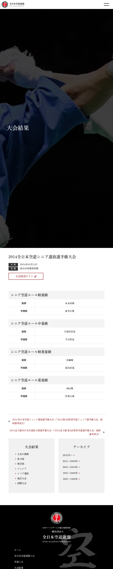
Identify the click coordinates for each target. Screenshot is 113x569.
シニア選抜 (23, 473)
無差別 (20, 464)
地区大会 (21, 478)
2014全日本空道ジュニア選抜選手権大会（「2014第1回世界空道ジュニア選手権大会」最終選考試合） (57, 421)
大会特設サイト (24, 276)
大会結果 (18, 568)
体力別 (20, 459)
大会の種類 (23, 454)
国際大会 (21, 483)
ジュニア (21, 469)
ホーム (17, 550)
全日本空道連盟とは (24, 556)
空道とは (18, 562)
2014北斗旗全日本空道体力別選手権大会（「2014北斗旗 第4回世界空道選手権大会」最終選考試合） (55, 432)
